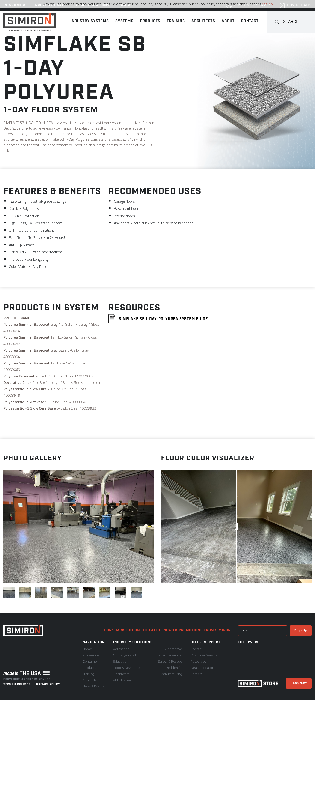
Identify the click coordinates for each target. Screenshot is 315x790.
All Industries (122, 680)
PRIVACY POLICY (48, 684)
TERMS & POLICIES (16, 684)
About (228, 21)
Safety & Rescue (170, 661)
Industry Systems (89, 21)
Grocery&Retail (124, 655)
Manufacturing (171, 674)
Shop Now (299, 683)
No (270, 3)
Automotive (173, 649)
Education (120, 661)
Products (150, 21)
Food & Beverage (126, 667)
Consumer (90, 661)
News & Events (93, 686)
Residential (174, 667)
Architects (203, 21)
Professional (91, 655)
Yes (264, 3)
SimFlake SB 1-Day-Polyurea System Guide (163, 319)
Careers (196, 674)
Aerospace (121, 649)
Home (87, 649)
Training (176, 21)
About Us (89, 680)
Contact (250, 21)
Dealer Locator (201, 667)
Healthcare (121, 674)
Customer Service (203, 655)
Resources (198, 661)
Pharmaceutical (170, 655)
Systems (124, 21)
